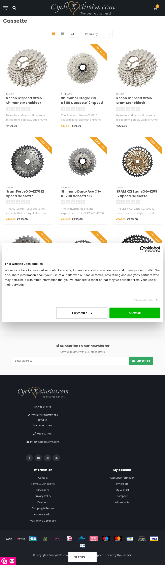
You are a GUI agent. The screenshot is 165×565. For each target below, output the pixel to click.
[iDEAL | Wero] (69, 539)
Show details (143, 300)
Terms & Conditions (43, 483)
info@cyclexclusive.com (44, 442)
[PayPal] (142, 539)
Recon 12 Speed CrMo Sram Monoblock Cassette (134, 103)
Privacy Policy (43, 496)
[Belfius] (21, 539)
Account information (122, 477)
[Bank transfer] (9, 539)
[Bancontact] (130, 539)
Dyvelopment (124, 555)
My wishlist (122, 490)
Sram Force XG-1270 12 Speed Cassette (25, 193)
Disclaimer (42, 490)
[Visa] (154, 539)
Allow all (135, 312)
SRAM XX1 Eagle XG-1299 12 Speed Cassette (136, 193)
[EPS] (57, 539)
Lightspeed (97, 555)
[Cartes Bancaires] (33, 539)
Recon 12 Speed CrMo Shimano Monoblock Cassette (24, 103)
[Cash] (45, 539)
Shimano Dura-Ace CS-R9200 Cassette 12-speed (81, 196)
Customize (79, 312)
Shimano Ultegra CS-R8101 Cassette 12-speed (82, 100)
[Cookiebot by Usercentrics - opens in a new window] (142, 249)
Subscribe (143, 360)
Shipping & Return (43, 508)
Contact (42, 477)
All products (122, 502)
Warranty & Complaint (42, 520)
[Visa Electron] (82, 546)
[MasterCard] (118, 539)
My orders (122, 483)
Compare (122, 496)
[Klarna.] (94, 539)
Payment (42, 502)
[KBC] (81, 539)
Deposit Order (43, 514)
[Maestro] (106, 539)
